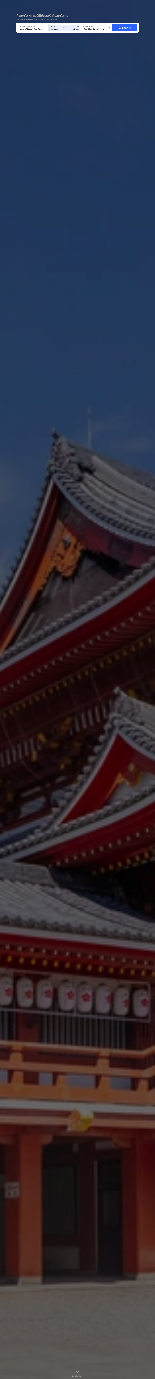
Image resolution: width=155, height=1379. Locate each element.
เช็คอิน (53, 26)
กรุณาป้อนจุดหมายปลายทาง (29, 26)
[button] (138, 3)
